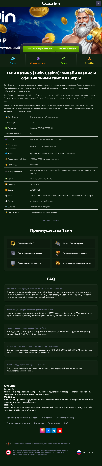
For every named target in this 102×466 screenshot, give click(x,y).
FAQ (66, 423)
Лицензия (39, 423)
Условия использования (18, 423)
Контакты (47, 417)
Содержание (54, 423)
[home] (51, 3)
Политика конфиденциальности (22, 417)
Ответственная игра (66, 417)
